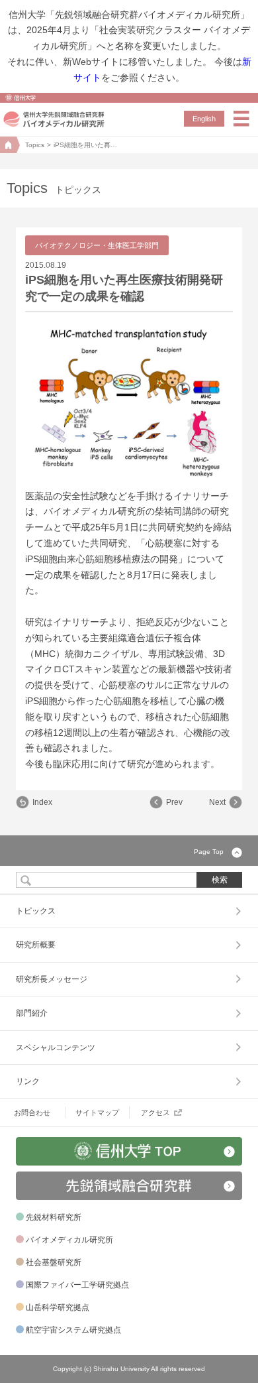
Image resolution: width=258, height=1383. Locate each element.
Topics (34, 145)
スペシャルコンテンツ (55, 1047)
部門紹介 (32, 1013)
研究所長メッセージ (51, 979)
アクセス (155, 1112)
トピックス (36, 911)
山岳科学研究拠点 (57, 1307)
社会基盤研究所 (53, 1262)
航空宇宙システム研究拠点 (73, 1330)
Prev (174, 802)
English (204, 119)
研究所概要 (36, 944)
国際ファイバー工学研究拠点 (77, 1285)
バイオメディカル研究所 (69, 1239)
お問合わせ (32, 1112)
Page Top (209, 851)
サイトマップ (97, 1112)
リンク (28, 1081)
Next (217, 802)
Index (42, 802)
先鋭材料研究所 (53, 1217)
